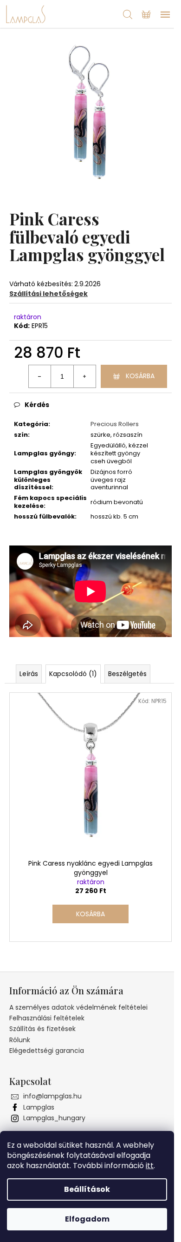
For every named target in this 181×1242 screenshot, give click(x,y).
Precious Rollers (114, 424)
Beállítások (87, 1189)
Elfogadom (87, 1219)
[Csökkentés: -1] (40, 376)
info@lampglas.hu (52, 1096)
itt (150, 1165)
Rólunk (19, 1040)
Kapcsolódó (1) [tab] (73, 673)
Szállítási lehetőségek (48, 293)
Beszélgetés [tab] (127, 673)
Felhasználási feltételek (46, 1018)
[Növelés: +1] (84, 376)
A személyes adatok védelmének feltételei (78, 1007)
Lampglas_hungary (54, 1118)
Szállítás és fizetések (42, 1028)
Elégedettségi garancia (46, 1050)
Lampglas (38, 1107)
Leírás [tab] (28, 673)
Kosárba (140, 376)
